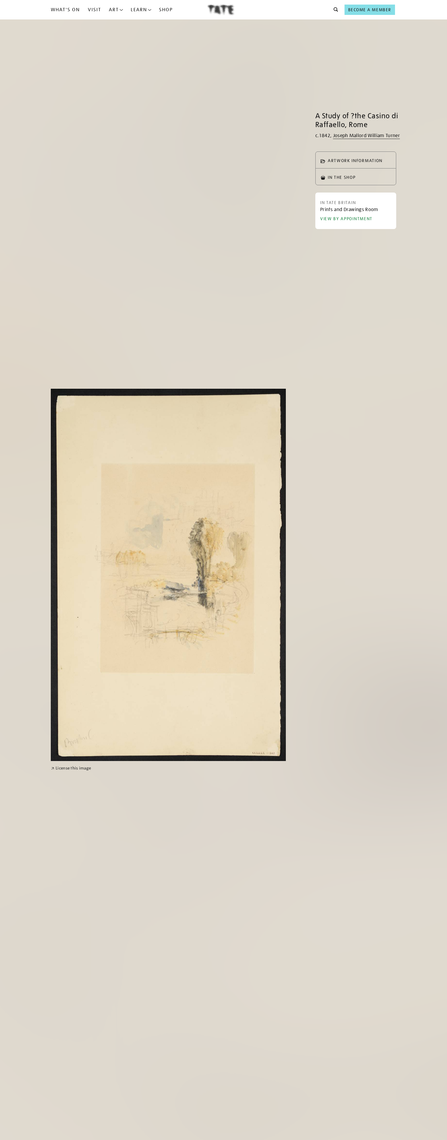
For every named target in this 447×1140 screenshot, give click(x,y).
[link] (71, 768)
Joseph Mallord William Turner (366, 136)
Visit (94, 10)
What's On (65, 10)
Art (114, 10)
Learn (139, 10)
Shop (166, 10)
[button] (334, 10)
